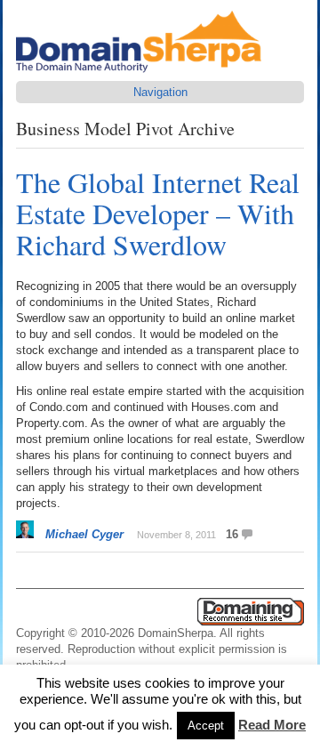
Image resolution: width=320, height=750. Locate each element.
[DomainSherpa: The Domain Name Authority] (143, 72)
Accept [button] (206, 725)
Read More (272, 724)
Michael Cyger (84, 534)
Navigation (160, 92)
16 (232, 534)
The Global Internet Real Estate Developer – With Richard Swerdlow (158, 213)
